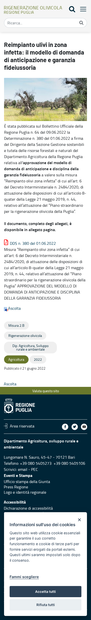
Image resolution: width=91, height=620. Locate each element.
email (22, 469)
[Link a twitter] (75, 427)
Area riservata (22, 426)
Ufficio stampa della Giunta (27, 481)
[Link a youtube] (84, 427)
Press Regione (16, 487)
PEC (34, 469)
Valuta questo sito (45, 390)
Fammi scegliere (24, 577)
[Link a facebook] (65, 427)
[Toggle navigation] (81, 9)
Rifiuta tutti (45, 605)
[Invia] (81, 23)
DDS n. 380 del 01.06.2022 (33, 243)
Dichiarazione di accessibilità (28, 508)
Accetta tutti (45, 592)
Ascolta (14, 308)
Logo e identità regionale (25, 492)
